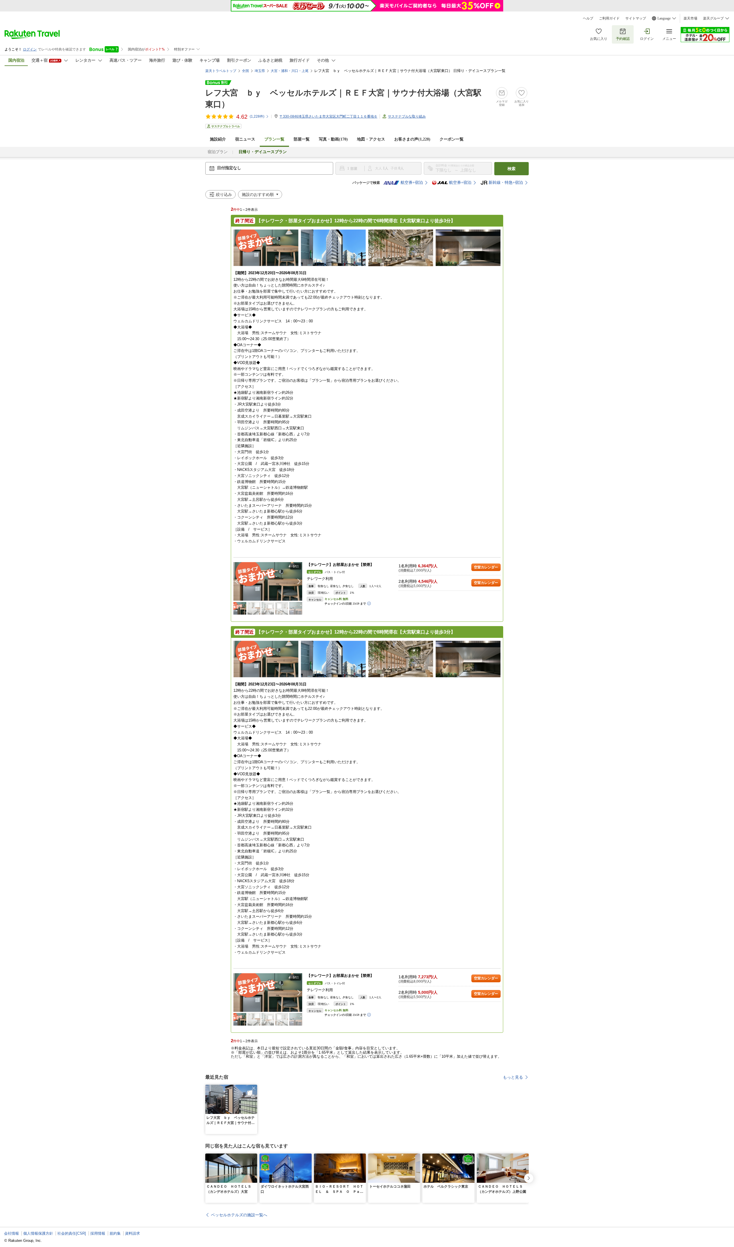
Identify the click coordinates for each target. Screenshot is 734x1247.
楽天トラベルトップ (220, 71)
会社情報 (11, 1233)
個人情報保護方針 (38, 1233)
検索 (511, 168)
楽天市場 (690, 18)
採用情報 (97, 1233)
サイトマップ (635, 18)
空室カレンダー (486, 567)
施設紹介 (218, 139)
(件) (257, 116)
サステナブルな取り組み (407, 116)
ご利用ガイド (609, 18)
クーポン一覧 (452, 139)
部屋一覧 (302, 139)
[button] (299, 581)
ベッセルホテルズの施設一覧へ (239, 1215)
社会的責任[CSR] (71, 1233)
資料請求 (132, 1233)
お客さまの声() (412, 139)
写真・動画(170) (333, 139)
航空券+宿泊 (412, 182)
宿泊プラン (218, 152)
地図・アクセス (371, 139)
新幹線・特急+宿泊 (506, 182)
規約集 (115, 1233)
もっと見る (513, 1077)
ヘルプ (588, 18)
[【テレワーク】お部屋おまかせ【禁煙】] (267, 581)
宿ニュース (245, 139)
